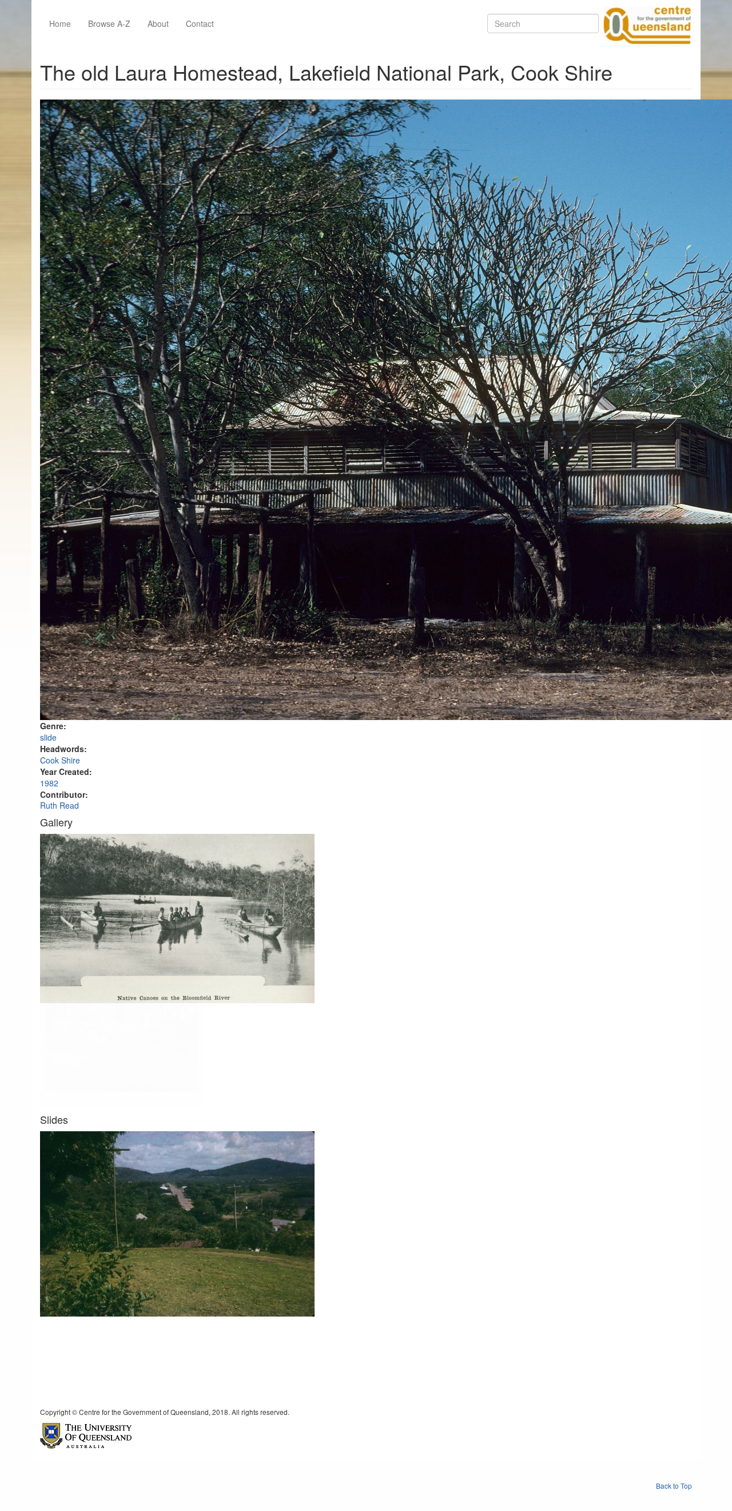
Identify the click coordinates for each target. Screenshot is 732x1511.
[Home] (645, 23)
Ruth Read (59, 805)
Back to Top (674, 1485)
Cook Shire (60, 760)
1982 (49, 783)
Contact (200, 23)
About (158, 23)
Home (60, 23)
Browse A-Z (109, 23)
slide (48, 737)
